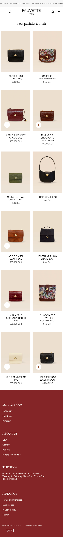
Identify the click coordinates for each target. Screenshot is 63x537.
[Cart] (59, 12)
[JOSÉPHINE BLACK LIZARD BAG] (47, 231)
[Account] (52, 12)
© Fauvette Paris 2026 (12, 525)
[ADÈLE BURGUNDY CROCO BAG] (15, 110)
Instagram (7, 411)
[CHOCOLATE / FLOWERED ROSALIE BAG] (47, 290)
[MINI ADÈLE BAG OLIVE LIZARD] (15, 172)
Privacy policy (9, 509)
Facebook (7, 416)
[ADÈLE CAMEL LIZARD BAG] (15, 231)
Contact (6, 444)
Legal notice (8, 504)
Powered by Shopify (33, 525)
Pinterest (6, 420)
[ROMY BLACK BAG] (47, 172)
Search (5, 514)
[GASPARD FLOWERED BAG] (47, 51)
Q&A (4, 439)
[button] (10, 530)
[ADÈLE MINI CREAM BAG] (15, 352)
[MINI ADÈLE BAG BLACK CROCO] (47, 352)
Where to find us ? (11, 454)
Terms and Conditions (13, 499)
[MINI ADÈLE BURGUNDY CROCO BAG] (15, 290)
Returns (6, 449)
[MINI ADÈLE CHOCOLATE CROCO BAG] (47, 110)
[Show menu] (4, 12)
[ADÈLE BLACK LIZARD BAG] (15, 51)
